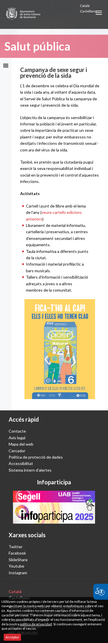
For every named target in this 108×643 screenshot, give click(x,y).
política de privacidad (36, 624)
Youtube (16, 566)
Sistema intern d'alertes (30, 470)
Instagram (18, 572)
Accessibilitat (21, 463)
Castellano (88, 11)
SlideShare (18, 559)
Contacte (17, 431)
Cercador (17, 450)
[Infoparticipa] (54, 507)
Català (85, 5)
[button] (99, 12)
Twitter (15, 546)
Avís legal (17, 437)
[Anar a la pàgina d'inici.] (23, 14)
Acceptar (12, 637)
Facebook (17, 553)
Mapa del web (21, 444)
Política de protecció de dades (36, 457)
